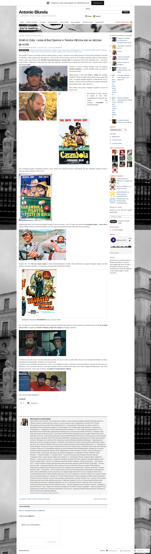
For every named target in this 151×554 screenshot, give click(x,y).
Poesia (119, 51)
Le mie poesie (64, 22)
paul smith (26, 51)
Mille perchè (75, 22)
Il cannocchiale (117, 143)
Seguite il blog (116, 207)
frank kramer (90, 50)
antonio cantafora (35, 50)
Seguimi (113, 221)
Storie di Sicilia (87, 22)
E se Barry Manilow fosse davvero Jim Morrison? (123, 78)
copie (59, 50)
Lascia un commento (55, 47)
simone (59, 51)
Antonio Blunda (33, 12)
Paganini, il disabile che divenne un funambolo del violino (124, 40)
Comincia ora (97, 3)
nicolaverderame (122, 192)
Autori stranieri (31, 22)
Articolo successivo (100, 499)
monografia (38, 35)
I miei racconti (52, 22)
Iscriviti (98, 16)
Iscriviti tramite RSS (122, 22)
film (84, 50)
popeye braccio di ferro (47, 51)
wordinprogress (122, 199)
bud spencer (47, 50)
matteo (98, 50)
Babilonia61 (116, 137)
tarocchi (70, 51)
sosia (64, 51)
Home (90, 16)
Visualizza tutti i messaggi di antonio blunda (44, 493)
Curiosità (29, 35)
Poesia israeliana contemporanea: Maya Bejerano (124, 100)
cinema (21, 35)
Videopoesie (99, 22)
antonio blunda (31, 47)
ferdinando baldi (76, 50)
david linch (65, 50)
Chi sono (42, 22)
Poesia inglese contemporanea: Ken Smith (124, 70)
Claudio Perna (116, 140)
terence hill (77, 51)
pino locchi (34, 51)
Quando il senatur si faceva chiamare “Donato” (34, 499)
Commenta (51, 542)
